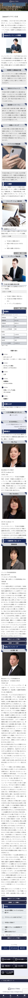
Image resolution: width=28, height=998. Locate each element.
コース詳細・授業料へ (20, 253)
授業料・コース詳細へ (14, 643)
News (4, 977)
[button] (25, 506)
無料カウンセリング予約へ (14, 639)
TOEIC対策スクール (8, 980)
